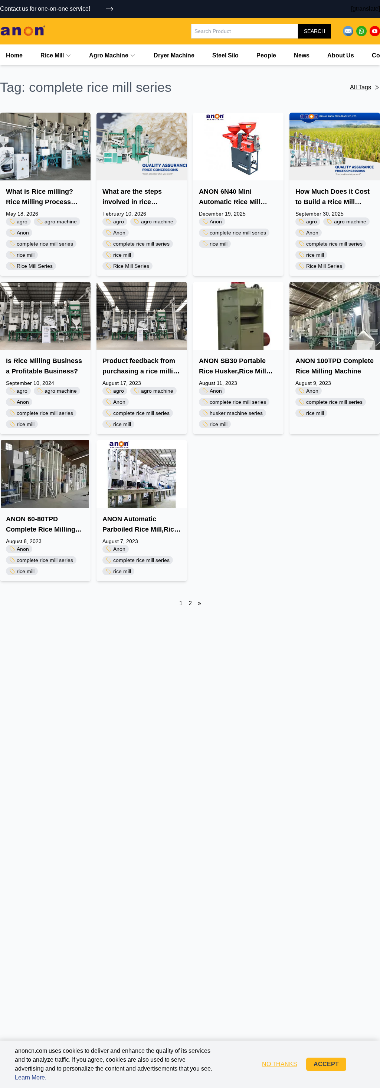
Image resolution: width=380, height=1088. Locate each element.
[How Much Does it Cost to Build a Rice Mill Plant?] (334, 146)
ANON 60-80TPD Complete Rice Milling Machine (40, 525)
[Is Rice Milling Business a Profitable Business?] (45, 316)
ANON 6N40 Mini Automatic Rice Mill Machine (230, 197)
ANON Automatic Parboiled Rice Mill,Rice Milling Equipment (140, 525)
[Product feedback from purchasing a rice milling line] (141, 316)
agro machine (61, 221)
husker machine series (236, 413)
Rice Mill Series (35, 266)
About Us (340, 55)
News (301, 55)
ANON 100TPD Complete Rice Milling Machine (334, 366)
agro (22, 221)
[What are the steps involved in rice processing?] (141, 146)
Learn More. (30, 1077)
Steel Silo (225, 55)
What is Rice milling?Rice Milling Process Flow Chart (39, 197)
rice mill (26, 255)
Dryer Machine (174, 55)
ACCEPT (326, 1064)
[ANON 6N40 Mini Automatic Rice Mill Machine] (238, 146)
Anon (23, 233)
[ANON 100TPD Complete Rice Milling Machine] (334, 316)
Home (14, 55)
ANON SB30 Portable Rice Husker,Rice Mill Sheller (232, 366)
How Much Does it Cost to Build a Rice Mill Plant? (332, 197)
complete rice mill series (45, 244)
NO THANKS (279, 1064)
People (266, 55)
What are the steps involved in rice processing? (132, 197)
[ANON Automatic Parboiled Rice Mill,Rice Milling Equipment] (141, 474)
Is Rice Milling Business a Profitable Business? (44, 366)
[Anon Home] (22, 31)
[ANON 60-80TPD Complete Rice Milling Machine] (45, 474)
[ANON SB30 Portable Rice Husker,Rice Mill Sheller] (238, 316)
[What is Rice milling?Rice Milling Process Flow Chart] (45, 146)
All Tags (360, 87)
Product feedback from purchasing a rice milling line (141, 366)
